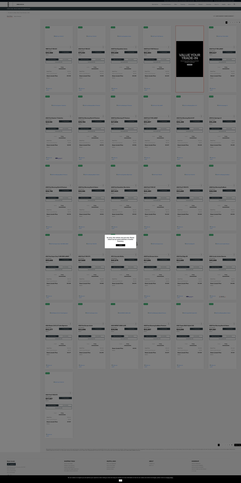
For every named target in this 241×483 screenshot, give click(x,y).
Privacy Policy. (169, 477)
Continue (120, 245)
